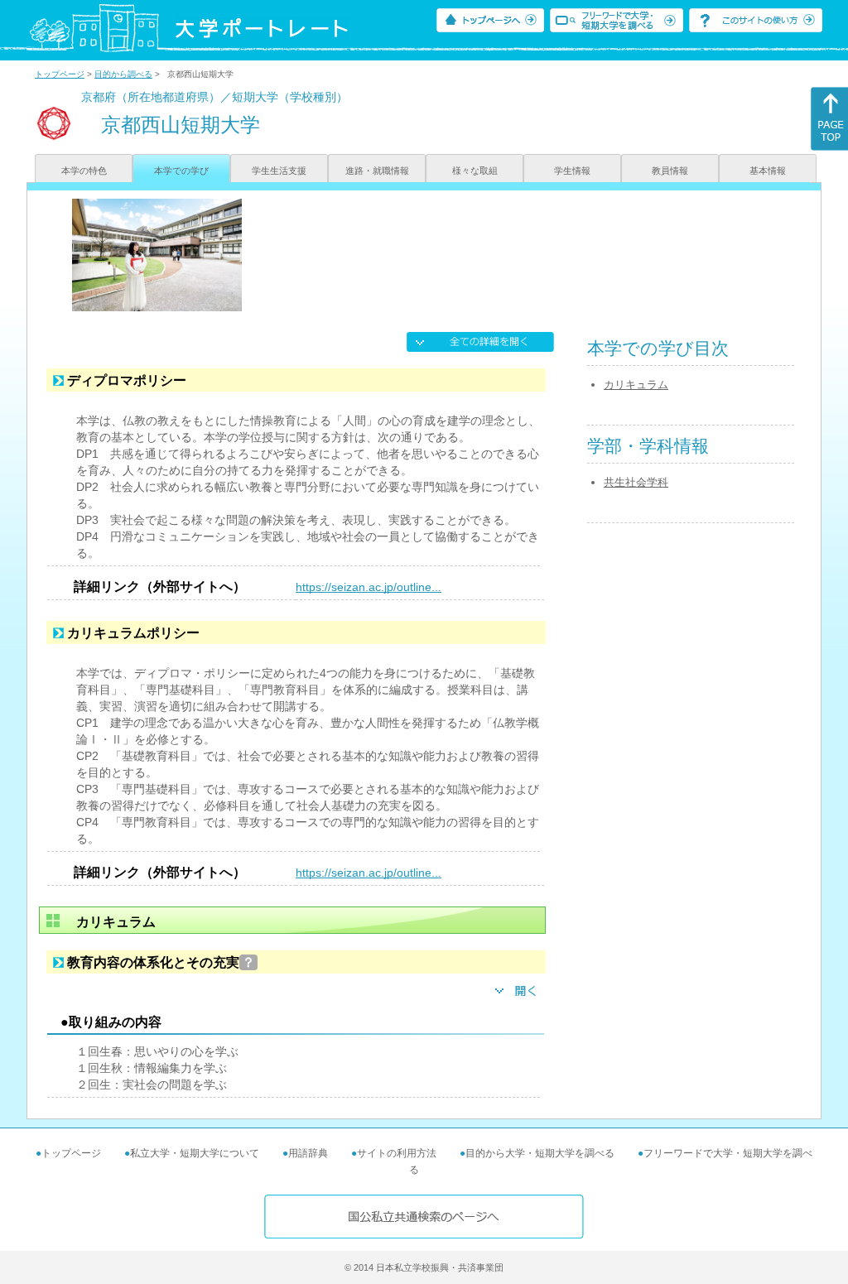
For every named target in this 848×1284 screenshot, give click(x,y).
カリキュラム (636, 384)
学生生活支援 (279, 171)
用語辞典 (308, 1153)
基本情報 (767, 171)
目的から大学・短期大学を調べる (539, 1153)
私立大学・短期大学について (194, 1153)
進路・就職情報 (377, 171)
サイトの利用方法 (396, 1153)
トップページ (59, 74)
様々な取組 (475, 171)
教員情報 (670, 171)
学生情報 (572, 171)
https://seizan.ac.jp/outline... (368, 587)
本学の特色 (84, 171)
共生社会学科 (636, 482)
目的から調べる (123, 74)
